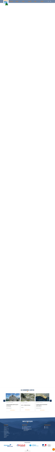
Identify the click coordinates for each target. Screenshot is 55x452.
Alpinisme (5, 437)
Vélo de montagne (6, 428)
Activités (29, 1)
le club (23, 1)
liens (35, 1)
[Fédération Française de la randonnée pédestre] (21, 445)
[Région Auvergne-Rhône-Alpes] (34, 445)
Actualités (11, 1)
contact (42, 1)
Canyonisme (5, 436)
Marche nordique (6, 426)
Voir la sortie (12, 410)
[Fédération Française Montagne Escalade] (8, 445)
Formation (5, 427)
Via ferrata (5, 429)
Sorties (17, 1)
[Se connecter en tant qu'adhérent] (50, 1)
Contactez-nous (44, 324)
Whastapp (47, 427)
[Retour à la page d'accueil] (6, 3)
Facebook (47, 426)
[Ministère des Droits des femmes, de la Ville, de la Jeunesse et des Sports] (47, 445)
